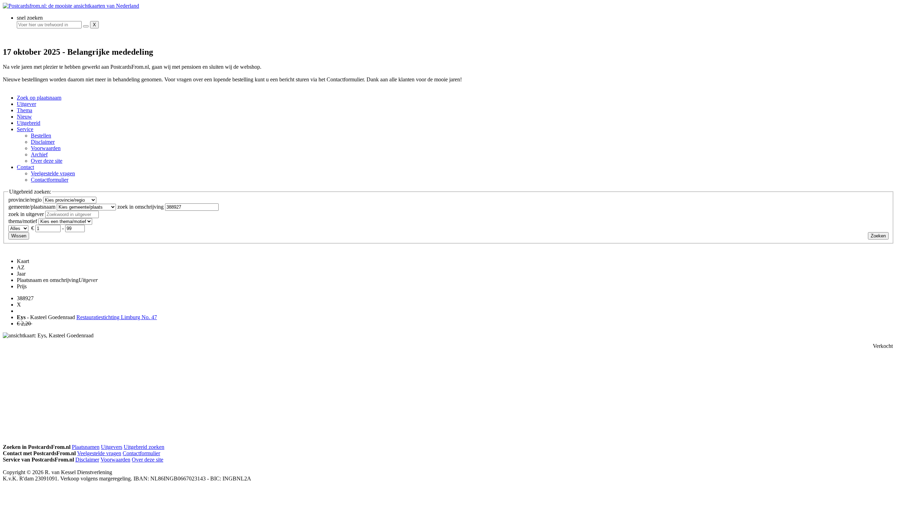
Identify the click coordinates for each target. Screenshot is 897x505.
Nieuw (24, 117)
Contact (25, 167)
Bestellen (41, 136)
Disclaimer (43, 142)
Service (25, 129)
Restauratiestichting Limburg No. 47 (116, 317)
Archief (39, 154)
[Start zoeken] (86, 26)
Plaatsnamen (86, 447)
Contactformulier (49, 180)
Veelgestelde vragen (53, 173)
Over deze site (46, 161)
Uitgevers (111, 447)
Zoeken (878, 235)
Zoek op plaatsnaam (39, 98)
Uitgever (26, 104)
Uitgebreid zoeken (144, 447)
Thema (24, 110)
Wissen (18, 235)
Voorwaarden (46, 148)
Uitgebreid (28, 123)
